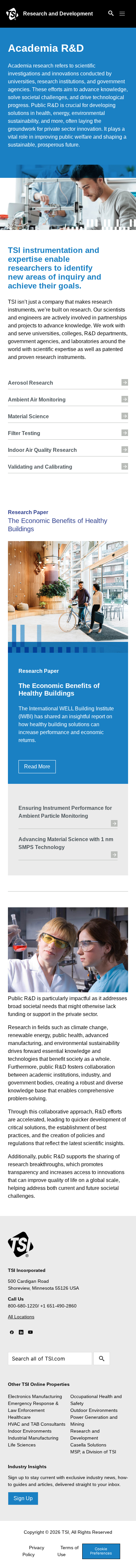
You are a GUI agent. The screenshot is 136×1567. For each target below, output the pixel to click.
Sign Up (23, 1498)
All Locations (21, 1316)
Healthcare (19, 1417)
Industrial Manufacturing (33, 1438)
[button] (122, 13)
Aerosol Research (30, 383)
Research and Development (58, 13)
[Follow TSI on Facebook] (12, 1332)
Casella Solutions (88, 1444)
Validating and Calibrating (40, 467)
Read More (37, 766)
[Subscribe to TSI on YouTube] (30, 1332)
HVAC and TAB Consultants (36, 1424)
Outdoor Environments (94, 1410)
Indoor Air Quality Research (42, 450)
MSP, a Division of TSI (93, 1451)
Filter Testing (24, 433)
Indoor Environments (29, 1431)
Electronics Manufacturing (35, 1396)
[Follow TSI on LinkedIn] (21, 1332)
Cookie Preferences (101, 1551)
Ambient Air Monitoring (37, 399)
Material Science (28, 416)
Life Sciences (22, 1444)
